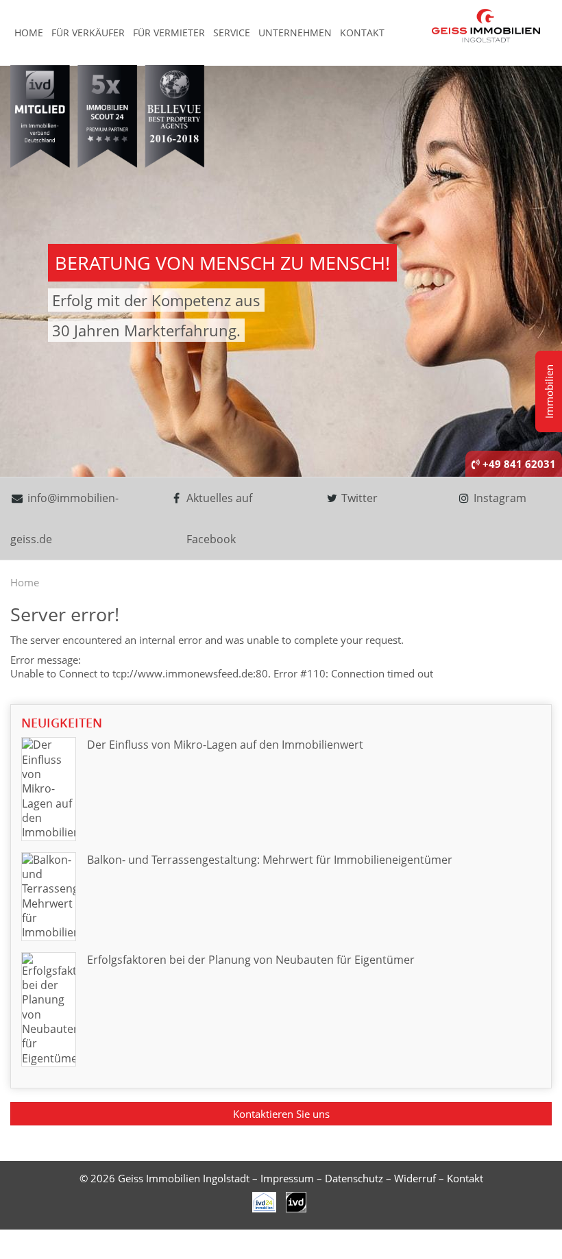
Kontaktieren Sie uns (281, 1114)
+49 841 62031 (518, 464)
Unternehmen (295, 32)
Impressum (287, 1178)
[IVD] (264, 1201)
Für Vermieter (169, 32)
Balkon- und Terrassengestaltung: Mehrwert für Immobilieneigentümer (269, 859)
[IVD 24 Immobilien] (296, 1201)
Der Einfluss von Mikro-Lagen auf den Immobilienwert (225, 744)
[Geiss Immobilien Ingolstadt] (486, 25)
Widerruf (415, 1178)
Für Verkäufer (88, 32)
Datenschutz (354, 1178)
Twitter (358, 498)
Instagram (498, 498)
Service (231, 32)
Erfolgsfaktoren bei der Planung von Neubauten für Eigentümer (251, 959)
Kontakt (362, 32)
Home (28, 32)
